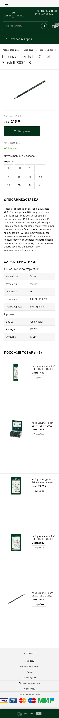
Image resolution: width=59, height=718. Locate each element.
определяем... (48, 16)
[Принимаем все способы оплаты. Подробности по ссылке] (29, 701)
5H (19, 168)
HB (8, 168)
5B (8, 185)
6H (40, 185)
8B (19, 176)
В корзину (24, 131)
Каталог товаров (20, 39)
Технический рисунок (29, 683)
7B (30, 176)
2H (30, 168)
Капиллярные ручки (29, 666)
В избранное (14, 142)
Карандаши (29, 661)
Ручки (29, 672)
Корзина (31, 713)
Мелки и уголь (29, 677)
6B (40, 176)
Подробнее (39, 377)
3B (19, 185)
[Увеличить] (29, 90)
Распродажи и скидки (29, 694)
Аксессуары (30, 689)
